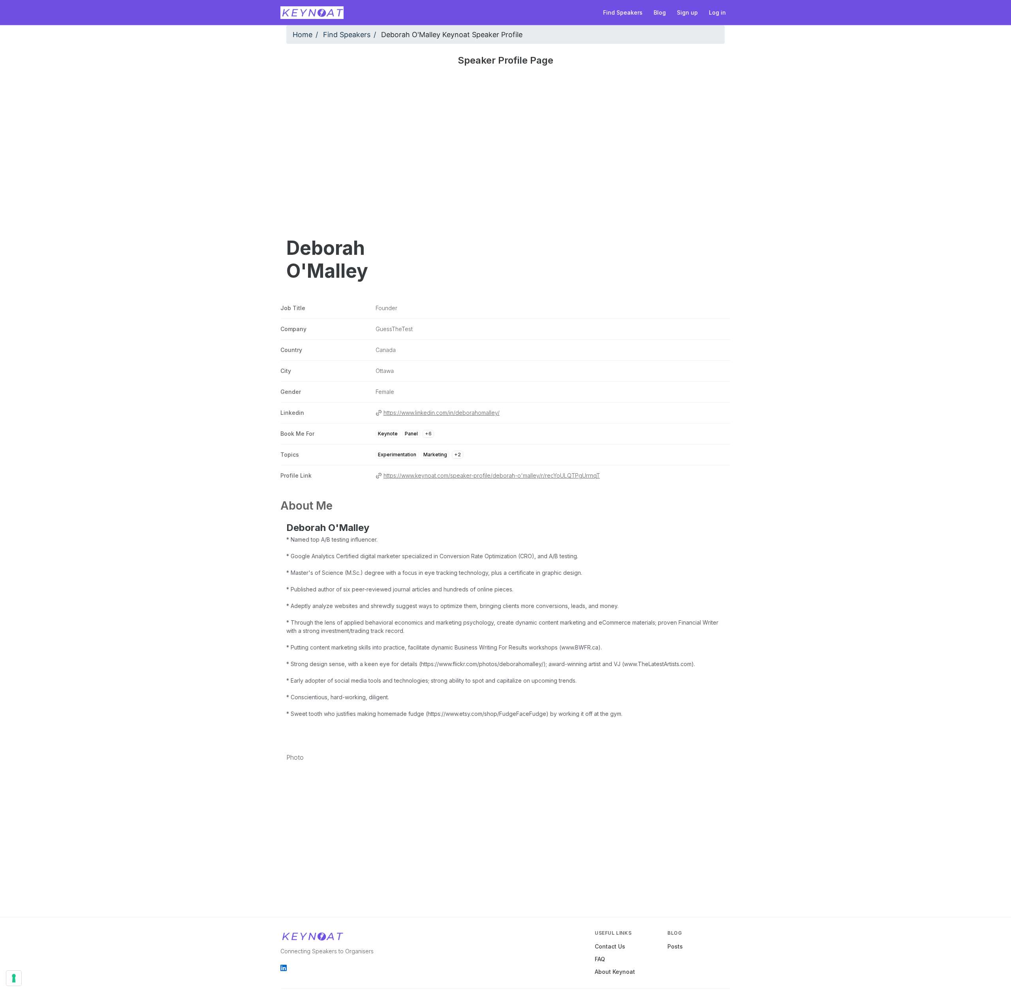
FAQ (600, 959)
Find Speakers (346, 34)
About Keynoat (615, 971)
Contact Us (610, 946)
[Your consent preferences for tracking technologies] (13, 978)
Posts (675, 946)
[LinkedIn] (283, 968)
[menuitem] (622, 12)
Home (302, 34)
